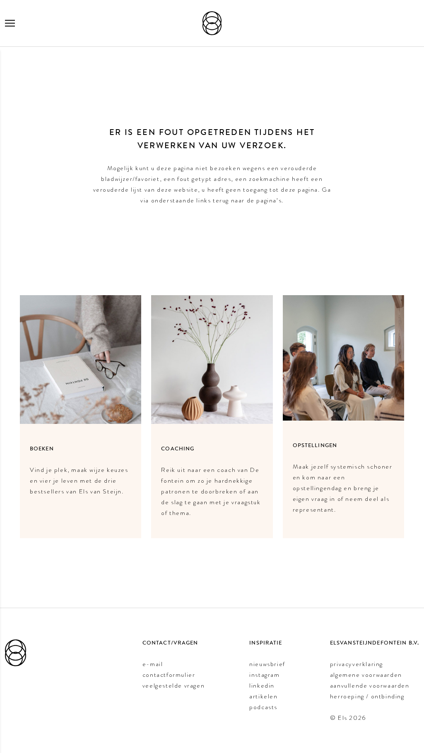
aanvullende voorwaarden (370, 685)
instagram (264, 674)
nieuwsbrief (267, 664)
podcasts (263, 707)
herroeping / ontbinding (367, 696)
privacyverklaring (356, 664)
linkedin (262, 685)
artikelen (263, 696)
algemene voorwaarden (366, 674)
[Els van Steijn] (211, 23)
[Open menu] (10, 23)
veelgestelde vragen (173, 685)
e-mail (152, 664)
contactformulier (168, 674)
